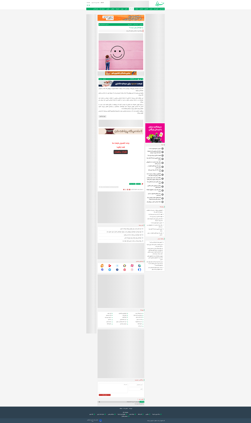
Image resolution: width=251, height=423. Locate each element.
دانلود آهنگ (140, 324)
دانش (126, 9)
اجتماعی (141, 9)
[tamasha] (109, 267)
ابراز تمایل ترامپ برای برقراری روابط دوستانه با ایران (130, 229)
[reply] (99, 402)
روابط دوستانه (132, 184)
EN (101, 2)
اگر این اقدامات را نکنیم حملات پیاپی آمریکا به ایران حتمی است (154, 245)
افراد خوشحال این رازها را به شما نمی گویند (132, 235)
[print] (140, 79)
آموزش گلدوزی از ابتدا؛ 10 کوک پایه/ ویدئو (154, 158)
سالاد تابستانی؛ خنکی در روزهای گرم (154, 202)
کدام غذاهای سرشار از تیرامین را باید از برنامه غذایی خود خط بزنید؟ (154, 198)
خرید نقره (140, 326)
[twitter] (128, 189)
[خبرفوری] (156, 4)
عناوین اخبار (156, 9)
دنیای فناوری (124, 317)
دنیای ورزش (125, 315)
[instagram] (132, 271)
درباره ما (130, 408)
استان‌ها (117, 9)
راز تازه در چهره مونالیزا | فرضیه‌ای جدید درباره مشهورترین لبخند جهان (155, 268)
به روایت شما (102, 9)
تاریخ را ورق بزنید (108, 317)
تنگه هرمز (91, 414)
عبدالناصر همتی (111, 414)
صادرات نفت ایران (100, 414)
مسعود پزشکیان (125, 416)
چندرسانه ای (96, 9)
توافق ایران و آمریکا (121, 414)
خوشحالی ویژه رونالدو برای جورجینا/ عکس (132, 238)
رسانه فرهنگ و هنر (139, 313)
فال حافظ (140, 414)
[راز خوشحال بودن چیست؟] (130, 189)
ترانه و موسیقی (108, 315)
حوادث (136, 9)
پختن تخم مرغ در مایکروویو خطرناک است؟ (153, 190)
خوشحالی (138, 184)
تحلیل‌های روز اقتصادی (123, 313)
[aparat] (132, 267)
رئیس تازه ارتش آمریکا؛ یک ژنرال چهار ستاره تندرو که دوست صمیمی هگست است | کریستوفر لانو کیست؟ (155, 263)
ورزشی (122, 9)
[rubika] (124, 267)
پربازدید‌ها (162, 207)
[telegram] (117, 267)
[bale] (139, 267)
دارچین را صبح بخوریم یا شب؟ (155, 148)
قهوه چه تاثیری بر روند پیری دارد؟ (154, 155)
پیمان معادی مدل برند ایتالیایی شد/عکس (154, 182)
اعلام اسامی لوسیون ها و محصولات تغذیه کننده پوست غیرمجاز (154, 151)
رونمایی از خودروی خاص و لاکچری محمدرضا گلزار (154, 186)
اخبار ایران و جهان (139, 317)
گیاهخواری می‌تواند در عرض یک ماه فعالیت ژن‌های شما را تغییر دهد (154, 174)
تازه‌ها (162, 145)
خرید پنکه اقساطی (123, 319)
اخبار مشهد (109, 313)
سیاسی (151, 9)
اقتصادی (146, 9)
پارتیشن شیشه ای (123, 324)
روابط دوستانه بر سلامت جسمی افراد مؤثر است (131, 241)
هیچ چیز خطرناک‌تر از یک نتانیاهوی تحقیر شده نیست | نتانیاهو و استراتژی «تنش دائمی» (155, 257)
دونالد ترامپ (131, 414)
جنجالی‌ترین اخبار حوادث (137, 315)
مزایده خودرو (108, 321)
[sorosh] (139, 271)
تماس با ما (125, 408)
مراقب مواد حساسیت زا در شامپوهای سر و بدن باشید (154, 162)
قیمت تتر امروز (139, 319)
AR (103, 2)
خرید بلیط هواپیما (139, 321)
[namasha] (124, 271)
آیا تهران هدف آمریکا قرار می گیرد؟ (156, 242)
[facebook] (124, 189)
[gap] (102, 271)
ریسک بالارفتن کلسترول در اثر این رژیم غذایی (154, 194)
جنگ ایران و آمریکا (156, 414)
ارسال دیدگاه (104, 395)
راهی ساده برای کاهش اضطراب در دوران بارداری (154, 166)
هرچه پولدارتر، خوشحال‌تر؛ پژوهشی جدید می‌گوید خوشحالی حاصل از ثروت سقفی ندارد (124, 232)
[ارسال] (138, 79)
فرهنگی (112, 9)
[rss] (89, 5)
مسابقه (121, 408)
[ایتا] (102, 267)
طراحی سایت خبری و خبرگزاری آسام (92, 420)
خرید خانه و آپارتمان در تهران (121, 321)
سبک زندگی (131, 9)
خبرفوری (151, 420)
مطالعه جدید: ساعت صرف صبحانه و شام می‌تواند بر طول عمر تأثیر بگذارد (154, 178)
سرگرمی (108, 9)
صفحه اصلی (162, 9)
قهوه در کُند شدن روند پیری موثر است (154, 170)
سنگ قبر (109, 319)
